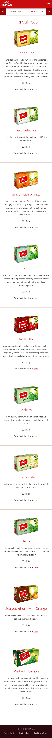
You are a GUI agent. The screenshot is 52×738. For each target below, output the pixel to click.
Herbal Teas (15, 11)
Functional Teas (36, 11)
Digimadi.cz (24, 733)
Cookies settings (41, 733)
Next (49, 11)
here (35, 89)
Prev (3, 11)
